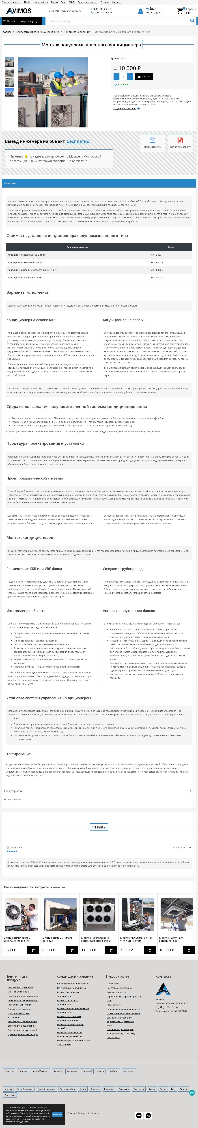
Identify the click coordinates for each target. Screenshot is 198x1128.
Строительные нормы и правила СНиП (124, 998)
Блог (63, 2)
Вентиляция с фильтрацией (22, 1021)
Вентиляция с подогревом (21, 1025)
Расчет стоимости (11, 2)
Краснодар (138, 1089)
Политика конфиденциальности (123, 1009)
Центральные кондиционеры (72, 987)
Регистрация (153, 12)
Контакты (117, 2)
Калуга (83, 1089)
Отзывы (105, 2)
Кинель (100, 1071)
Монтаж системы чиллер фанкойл (57, 939)
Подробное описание (124, 108)
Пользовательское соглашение (123, 1013)
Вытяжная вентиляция (20, 1009)
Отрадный (87, 1071)
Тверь (163, 1089)
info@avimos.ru (73, 10)
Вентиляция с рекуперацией (22, 1030)
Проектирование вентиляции (23, 995)
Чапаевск (57, 1071)
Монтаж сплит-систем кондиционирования (16, 939)
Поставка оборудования (120, 987)
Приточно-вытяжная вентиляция (19, 1015)
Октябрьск (114, 1071)
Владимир (124, 1089)
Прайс (27, 2)
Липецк (183, 1089)
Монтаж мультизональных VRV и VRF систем (136, 939)
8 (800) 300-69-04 (101, 9)
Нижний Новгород (46, 1089)
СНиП (72, 2)
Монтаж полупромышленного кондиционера (73, 1010)
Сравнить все (58, 887)
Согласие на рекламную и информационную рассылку (121, 1031)
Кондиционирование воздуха (72, 983)
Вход (153, 8)
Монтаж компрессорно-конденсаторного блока (96, 939)
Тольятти (9, 1071)
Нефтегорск (129, 1071)
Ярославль (10, 1095)
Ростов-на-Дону (67, 1089)
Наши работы (41, 2)
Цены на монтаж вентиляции (23, 1000)
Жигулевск (72, 1071)
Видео (54, 2)
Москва (8, 1089)
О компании (113, 983)
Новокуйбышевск (40, 1071)
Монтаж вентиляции (18, 991)
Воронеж (95, 1089)
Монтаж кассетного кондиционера (171, 939)
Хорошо (57, 1114)
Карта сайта (113, 1037)
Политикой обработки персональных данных (25, 1120)
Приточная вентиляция (20, 1004)
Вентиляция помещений (20, 987)
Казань (152, 1089)
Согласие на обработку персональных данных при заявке (120, 1021)
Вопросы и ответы (87, 2)
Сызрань (22, 1071)
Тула (173, 1089)
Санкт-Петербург (25, 1089)
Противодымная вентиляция (23, 1034)
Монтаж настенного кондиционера (68, 994)
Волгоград (109, 1089)
